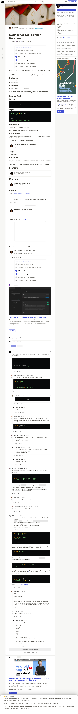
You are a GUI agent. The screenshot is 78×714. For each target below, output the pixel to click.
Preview (20, 346)
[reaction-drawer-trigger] (2, 49)
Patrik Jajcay (17, 395)
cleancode (23, 41)
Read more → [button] (13, 692)
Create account (72, 1)
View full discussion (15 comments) (30, 649)
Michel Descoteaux (18, 375)
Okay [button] (6, 711)
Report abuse (34, 652)
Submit (13, 346)
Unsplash (27, 193)
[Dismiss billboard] (75, 696)
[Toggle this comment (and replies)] (10, 354)
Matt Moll (26, 219)
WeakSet (26, 584)
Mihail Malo (17, 447)
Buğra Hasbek (17, 416)
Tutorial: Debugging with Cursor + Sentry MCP (28, 317)
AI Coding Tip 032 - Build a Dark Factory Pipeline (66, 47)
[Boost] (3, 61)
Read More (12, 330)
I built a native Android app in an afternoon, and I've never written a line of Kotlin (29, 680)
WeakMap (21, 584)
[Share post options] (3, 66)
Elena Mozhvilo (18, 193)
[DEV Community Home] (2, 1)
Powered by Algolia (38, 1)
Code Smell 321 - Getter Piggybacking (65, 41)
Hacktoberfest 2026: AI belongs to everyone (65, 97)
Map (29, 571)
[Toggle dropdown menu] (50, 285)
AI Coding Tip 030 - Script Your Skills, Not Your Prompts (66, 53)
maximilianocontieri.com (39, 28)
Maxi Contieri (15, 27)
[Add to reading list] (3, 58)
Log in (65, 1)
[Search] (6, 2)
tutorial (29, 41)
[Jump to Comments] (3, 53)
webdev (18, 41)
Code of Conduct (27, 652)
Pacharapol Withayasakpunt (20, 435)
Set (17, 584)
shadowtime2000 (16, 352)
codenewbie (12, 41)
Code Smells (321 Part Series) (23, 47)
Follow (66, 9)
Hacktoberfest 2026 (61, 104)
